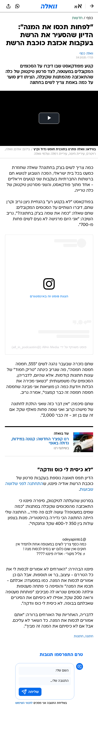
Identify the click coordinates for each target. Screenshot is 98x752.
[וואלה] (49, 6)
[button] (78, 6)
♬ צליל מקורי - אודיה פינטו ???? (61, 554)
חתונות (78, 636)
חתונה (89, 636)
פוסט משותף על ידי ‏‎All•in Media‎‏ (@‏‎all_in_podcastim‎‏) (49, 347)
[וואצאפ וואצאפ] (17, 6)
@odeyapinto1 (74, 539)
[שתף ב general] (8, 6)
